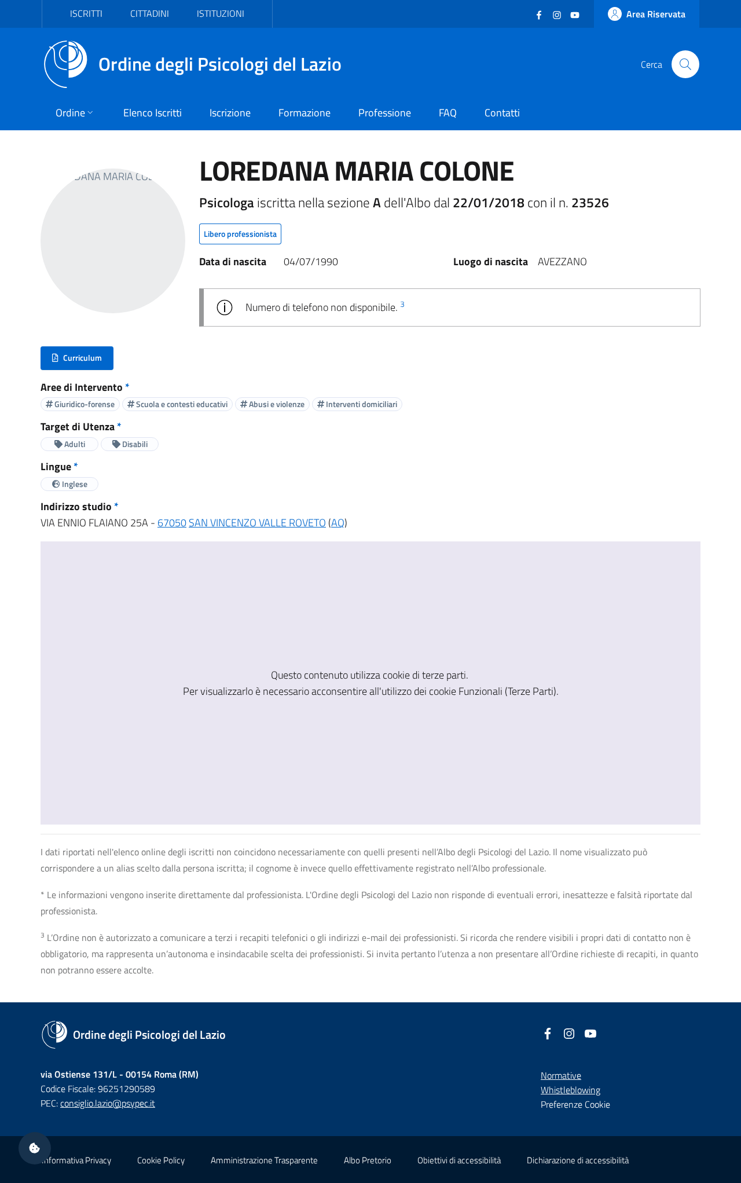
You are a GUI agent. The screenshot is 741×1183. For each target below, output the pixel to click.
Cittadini (149, 13)
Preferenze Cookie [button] (575, 1104)
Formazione (304, 112)
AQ (337, 522)
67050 (171, 522)
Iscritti (86, 13)
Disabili (134, 444)
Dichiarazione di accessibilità (578, 1160)
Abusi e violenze (276, 404)
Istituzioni (220, 13)
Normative (561, 1075)
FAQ (448, 112)
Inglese (73, 484)
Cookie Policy (161, 1160)
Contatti (502, 112)
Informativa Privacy (76, 1160)
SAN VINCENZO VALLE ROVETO (257, 522)
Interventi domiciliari (360, 404)
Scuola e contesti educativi (181, 404)
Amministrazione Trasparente (264, 1160)
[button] (35, 1148)
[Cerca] (685, 64)
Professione (384, 112)
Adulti (74, 444)
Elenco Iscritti (152, 112)
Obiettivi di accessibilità (459, 1160)
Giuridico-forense (84, 404)
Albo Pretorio (367, 1160)
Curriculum (82, 360)
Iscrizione (230, 112)
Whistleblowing (570, 1090)
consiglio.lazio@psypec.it (107, 1103)
